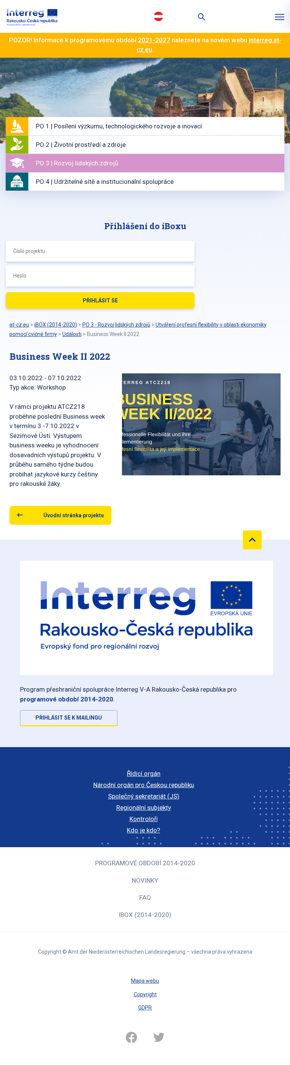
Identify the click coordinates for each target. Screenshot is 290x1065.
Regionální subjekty (143, 807)
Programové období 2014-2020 (145, 863)
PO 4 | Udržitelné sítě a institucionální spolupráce (105, 181)
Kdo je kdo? (143, 830)
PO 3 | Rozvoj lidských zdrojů (77, 163)
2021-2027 (154, 40)
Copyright (145, 994)
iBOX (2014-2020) (145, 915)
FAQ (145, 897)
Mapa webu (145, 981)
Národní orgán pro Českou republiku (143, 785)
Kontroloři (144, 819)
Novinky (145, 880)
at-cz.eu (19, 325)
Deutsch (158, 16)
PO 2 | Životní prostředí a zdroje (81, 144)
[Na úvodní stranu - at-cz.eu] (32, 16)
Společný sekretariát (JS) (143, 796)
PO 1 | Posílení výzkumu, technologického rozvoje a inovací (119, 126)
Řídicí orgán (143, 773)
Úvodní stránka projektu (73, 515)
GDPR (145, 1008)
